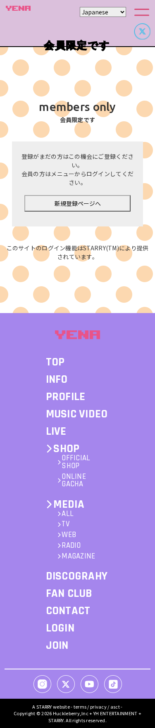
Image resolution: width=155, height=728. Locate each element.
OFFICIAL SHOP (76, 462)
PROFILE (66, 396)
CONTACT (68, 610)
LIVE (56, 431)
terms (80, 706)
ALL (68, 514)
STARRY (44, 706)
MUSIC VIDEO (77, 414)
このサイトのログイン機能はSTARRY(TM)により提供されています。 (78, 252)
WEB (69, 535)
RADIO (71, 546)
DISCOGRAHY (77, 576)
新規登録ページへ (78, 203)
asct (115, 706)
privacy (98, 706)
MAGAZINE (78, 557)
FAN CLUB (69, 593)
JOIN (57, 645)
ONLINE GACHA (74, 481)
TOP (55, 362)
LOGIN (60, 628)
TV (65, 524)
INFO (57, 379)
